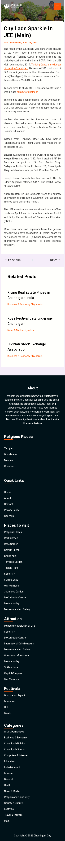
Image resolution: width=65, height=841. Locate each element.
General (8, 779)
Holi (6, 707)
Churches (9, 466)
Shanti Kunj (10, 555)
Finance (8, 773)
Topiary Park (11, 567)
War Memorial (11, 585)
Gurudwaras (11, 454)
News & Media (15, 330)
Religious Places (13, 532)
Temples (9, 448)
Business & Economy (18, 304)
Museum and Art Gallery (17, 609)
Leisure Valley (11, 603)
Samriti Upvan (12, 550)
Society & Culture (13, 803)
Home (7, 492)
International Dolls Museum (19, 643)
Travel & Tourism (13, 815)
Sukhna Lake (11, 579)
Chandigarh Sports (14, 749)
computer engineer (27, 91)
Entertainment (12, 767)
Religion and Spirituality (17, 797)
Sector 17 (9, 573)
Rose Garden (11, 544)
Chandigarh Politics (14, 743)
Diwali (7, 713)
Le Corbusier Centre (15, 597)
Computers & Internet (16, 755)
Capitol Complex (13, 673)
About (7, 498)
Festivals (9, 809)
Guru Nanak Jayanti (14, 695)
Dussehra (9, 701)
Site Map (9, 516)
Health (7, 785)
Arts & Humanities (14, 731)
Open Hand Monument (16, 655)
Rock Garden (11, 538)
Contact (8, 504)
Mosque (8, 460)
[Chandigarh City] (12, 6)
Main (7, 820)
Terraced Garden (13, 561)
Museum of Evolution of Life (19, 625)
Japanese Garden (14, 591)
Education (9, 761)
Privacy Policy (11, 510)
